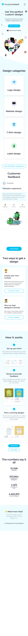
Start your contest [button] (14, 290)
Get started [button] (14, 249)
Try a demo (14, 449)
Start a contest (14, 26)
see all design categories (14, 166)
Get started (14, 445)
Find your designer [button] (14, 317)
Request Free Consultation (14, 523)
